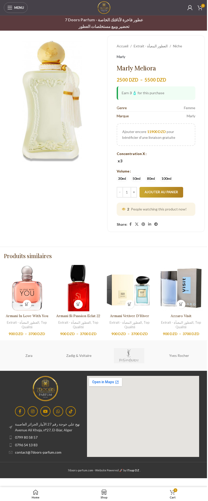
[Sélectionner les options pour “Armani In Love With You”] (27, 304)
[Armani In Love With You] (27, 288)
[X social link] (136, 224)
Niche (177, 46)
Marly (121, 56)
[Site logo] (104, 7)
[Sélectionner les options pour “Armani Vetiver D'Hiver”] (129, 304)
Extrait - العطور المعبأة (151, 46)
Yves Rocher (179, 355)
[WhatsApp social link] (58, 411)
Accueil (122, 46)
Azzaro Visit (181, 316)
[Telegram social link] (156, 224)
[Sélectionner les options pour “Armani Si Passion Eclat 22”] (78, 304)
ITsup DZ (133, 470)
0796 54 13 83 (26, 445)
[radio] (120, 160)
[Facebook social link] (130, 224)
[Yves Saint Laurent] (129, 355)
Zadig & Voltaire (79, 355)
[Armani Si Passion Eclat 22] (78, 288)
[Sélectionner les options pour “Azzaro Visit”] (181, 304)
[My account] (190, 8)
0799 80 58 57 (26, 437)
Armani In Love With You (27, 316)
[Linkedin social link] (150, 224)
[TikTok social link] (71, 411)
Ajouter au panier (161, 192)
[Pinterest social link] (143, 224)
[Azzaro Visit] (181, 288)
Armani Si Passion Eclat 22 (78, 316)
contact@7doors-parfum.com (38, 452)
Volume (123, 171)
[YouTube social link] (45, 411)
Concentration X (131, 153)
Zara (28, 355)
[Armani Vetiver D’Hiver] (130, 288)
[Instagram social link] (33, 411)
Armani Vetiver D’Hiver (129, 316)
